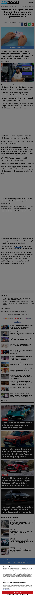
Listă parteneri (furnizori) (6, 589)
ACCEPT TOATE (17, 592)
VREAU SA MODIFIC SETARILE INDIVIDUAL (17, 594)
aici (17, 577)
